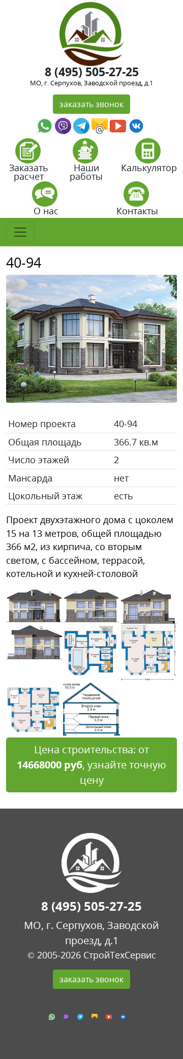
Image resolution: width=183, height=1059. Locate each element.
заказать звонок (91, 104)
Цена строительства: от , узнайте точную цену (91, 765)
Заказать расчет (28, 172)
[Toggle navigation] (20, 232)
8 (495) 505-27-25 (92, 71)
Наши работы (86, 172)
